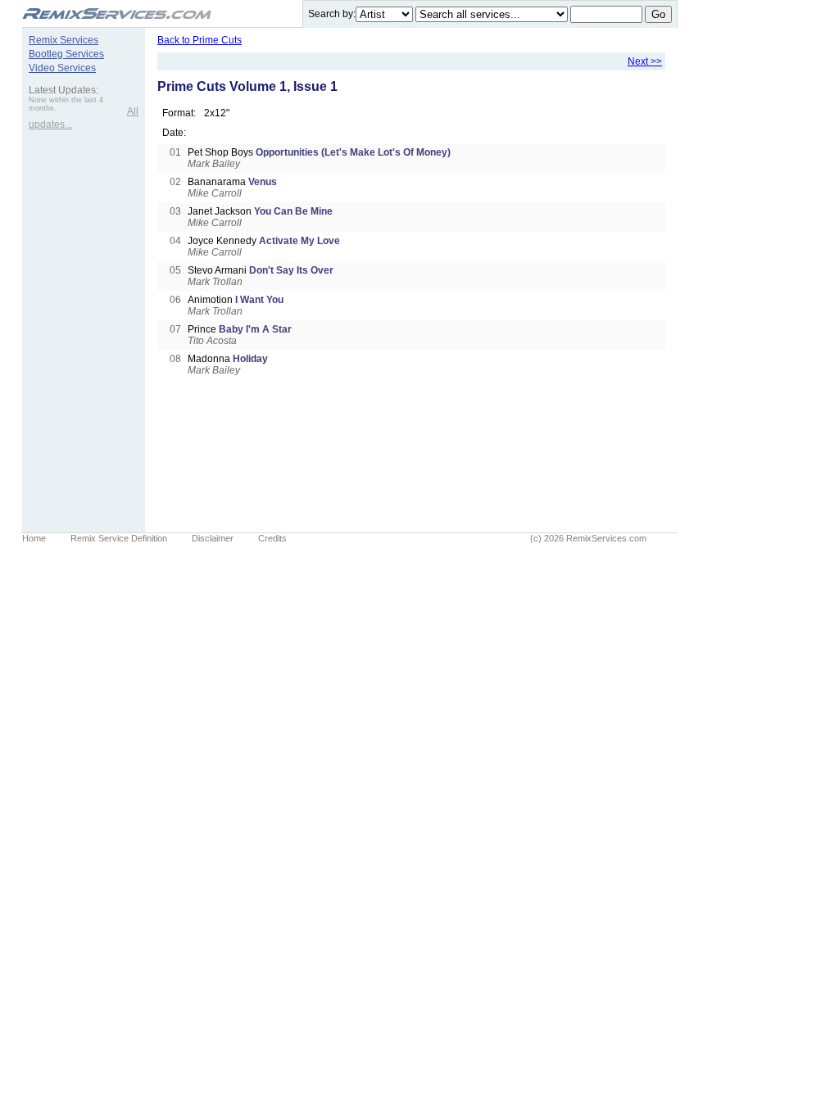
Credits (272, 538)
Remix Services (63, 40)
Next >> (645, 61)
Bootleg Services (66, 54)
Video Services (62, 68)
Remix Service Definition (118, 538)
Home (34, 538)
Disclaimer (213, 538)
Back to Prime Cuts (199, 40)
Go (658, 14)
